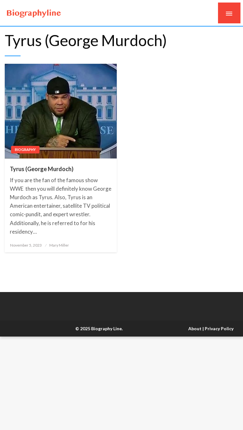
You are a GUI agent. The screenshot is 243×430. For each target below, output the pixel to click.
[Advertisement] (121, 383)
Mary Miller (59, 245)
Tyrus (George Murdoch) (41, 168)
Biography (25, 149)
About (195, 328)
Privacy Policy (219, 328)
